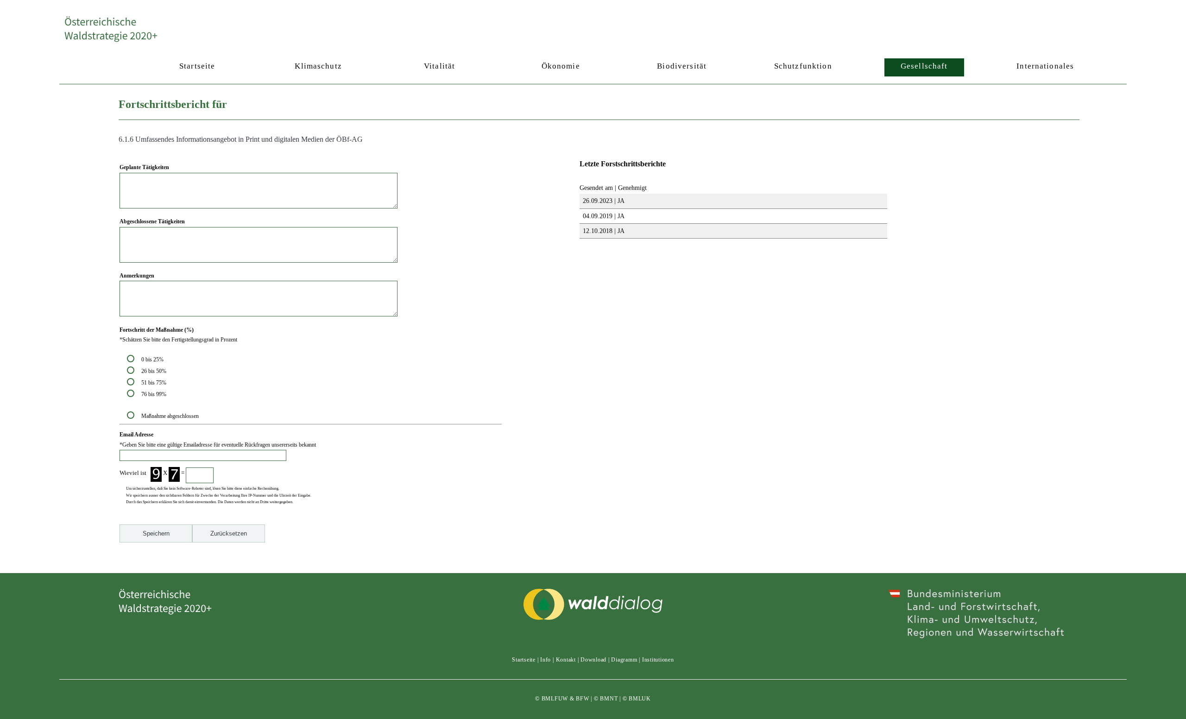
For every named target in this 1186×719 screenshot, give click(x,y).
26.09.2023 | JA (603, 200)
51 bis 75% (155, 382)
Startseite (524, 659)
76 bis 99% (153, 394)
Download (593, 659)
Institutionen (658, 659)
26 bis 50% (155, 371)
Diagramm (624, 659)
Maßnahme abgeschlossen (170, 416)
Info (545, 659)
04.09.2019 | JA (603, 216)
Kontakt (566, 659)
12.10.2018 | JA (603, 230)
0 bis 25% (153, 359)
